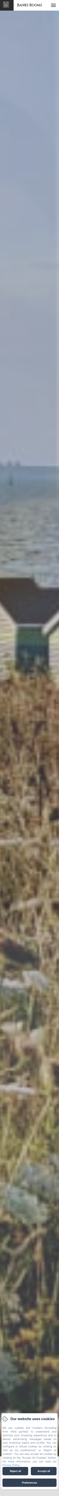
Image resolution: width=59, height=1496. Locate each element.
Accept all (44, 1471)
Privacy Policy (11, 1465)
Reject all (15, 1471)
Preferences (29, 1482)
